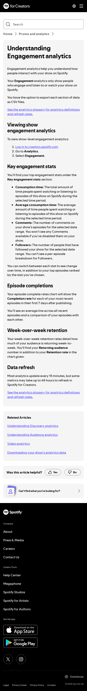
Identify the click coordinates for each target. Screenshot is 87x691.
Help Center (12, 575)
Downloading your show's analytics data (36, 452)
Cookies (51, 685)
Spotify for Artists (16, 600)
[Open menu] (81, 6)
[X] (8, 659)
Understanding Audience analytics (32, 434)
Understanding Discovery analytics (32, 426)
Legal (6, 685)
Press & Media (13, 540)
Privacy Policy (37, 685)
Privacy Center (19, 685)
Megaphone (12, 583)
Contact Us (11, 557)
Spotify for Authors (17, 609)
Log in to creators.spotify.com (36, 146)
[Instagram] (21, 659)
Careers (9, 548)
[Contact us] (78, 491)
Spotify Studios (14, 592)
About (7, 531)
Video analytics (18, 443)
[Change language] (74, 6)
